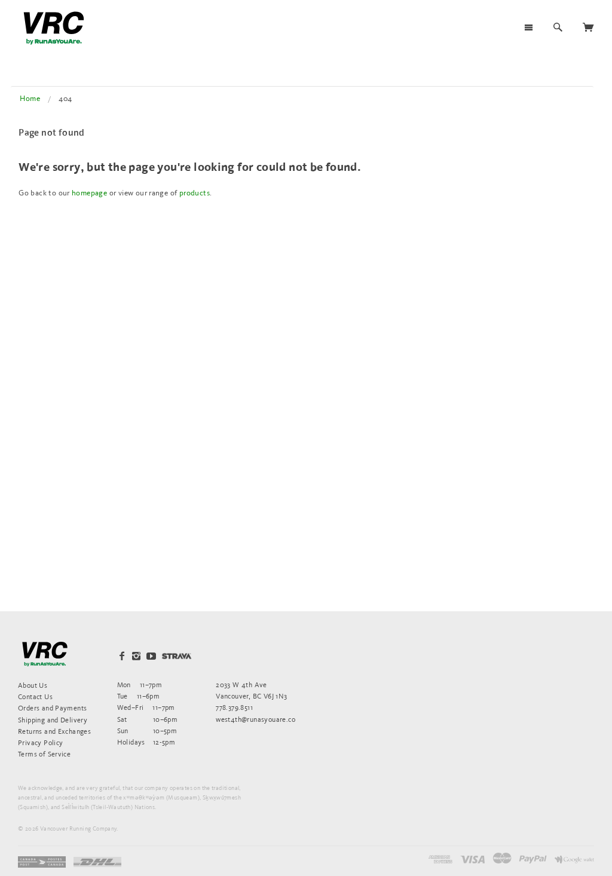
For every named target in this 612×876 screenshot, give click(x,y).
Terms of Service (44, 754)
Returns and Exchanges (54, 731)
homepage (89, 192)
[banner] (54, 28)
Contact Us (35, 696)
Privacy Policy (40, 742)
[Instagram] (136, 656)
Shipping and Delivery (52, 720)
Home (30, 98)
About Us (32, 685)
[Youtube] (151, 656)
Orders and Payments (52, 708)
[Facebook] (122, 656)
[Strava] (176, 655)
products (194, 192)
